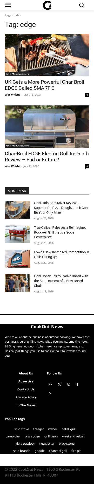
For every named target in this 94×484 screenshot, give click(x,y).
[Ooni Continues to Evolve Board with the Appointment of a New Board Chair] (17, 283)
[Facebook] (77, 384)
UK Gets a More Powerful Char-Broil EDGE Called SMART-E (44, 85)
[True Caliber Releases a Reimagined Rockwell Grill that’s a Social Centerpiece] (17, 234)
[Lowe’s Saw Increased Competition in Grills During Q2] (17, 259)
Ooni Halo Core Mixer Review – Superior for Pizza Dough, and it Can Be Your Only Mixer (61, 207)
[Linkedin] (50, 384)
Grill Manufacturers (17, 74)
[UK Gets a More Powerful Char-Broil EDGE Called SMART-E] (47, 55)
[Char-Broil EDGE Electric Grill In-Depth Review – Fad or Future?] (47, 126)
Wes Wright (12, 94)
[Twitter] (59, 384)
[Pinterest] (50, 393)
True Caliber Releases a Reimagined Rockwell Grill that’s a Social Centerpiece (60, 232)
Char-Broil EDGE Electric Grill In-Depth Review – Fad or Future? (47, 157)
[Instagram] (68, 384)
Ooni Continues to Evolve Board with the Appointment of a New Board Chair (61, 280)
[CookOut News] (47, 5)
